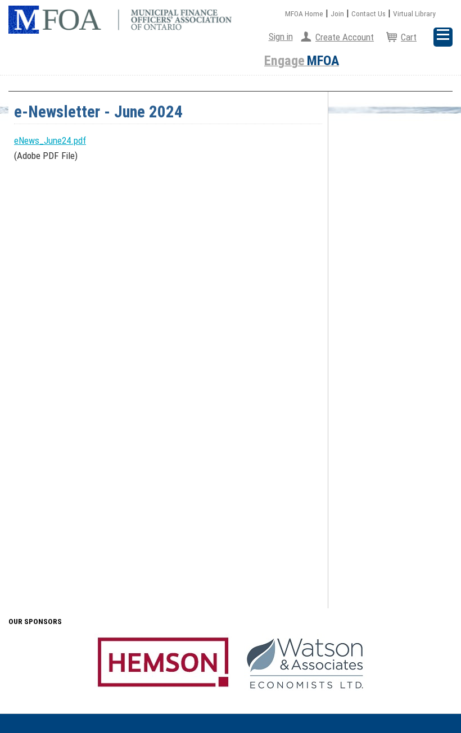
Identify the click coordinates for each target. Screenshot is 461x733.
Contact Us (368, 13)
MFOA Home (304, 13)
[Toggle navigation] (443, 37)
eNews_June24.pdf (50, 140)
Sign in (281, 36)
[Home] (120, 20)
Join (337, 13)
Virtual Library (414, 13)
